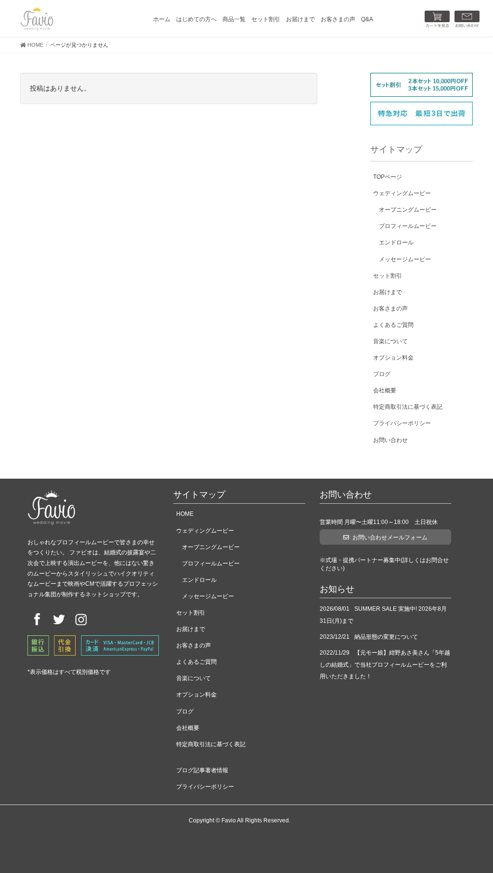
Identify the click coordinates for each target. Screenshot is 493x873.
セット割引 (387, 275)
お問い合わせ (390, 440)
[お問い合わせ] (467, 19)
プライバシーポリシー (402, 423)
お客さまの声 (390, 308)
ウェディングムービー (402, 193)
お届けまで (387, 292)
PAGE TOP (473, 838)
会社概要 (384, 390)
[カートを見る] (437, 19)
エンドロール (396, 242)
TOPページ (387, 177)
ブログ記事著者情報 (202, 770)
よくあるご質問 (393, 325)
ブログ (381, 374)
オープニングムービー (408, 209)
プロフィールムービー (408, 226)
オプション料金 (393, 357)
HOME (185, 513)
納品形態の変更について (386, 636)
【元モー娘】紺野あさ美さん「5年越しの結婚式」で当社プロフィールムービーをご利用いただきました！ (385, 664)
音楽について (390, 341)
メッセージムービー (405, 259)
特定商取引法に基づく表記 (407, 406)
